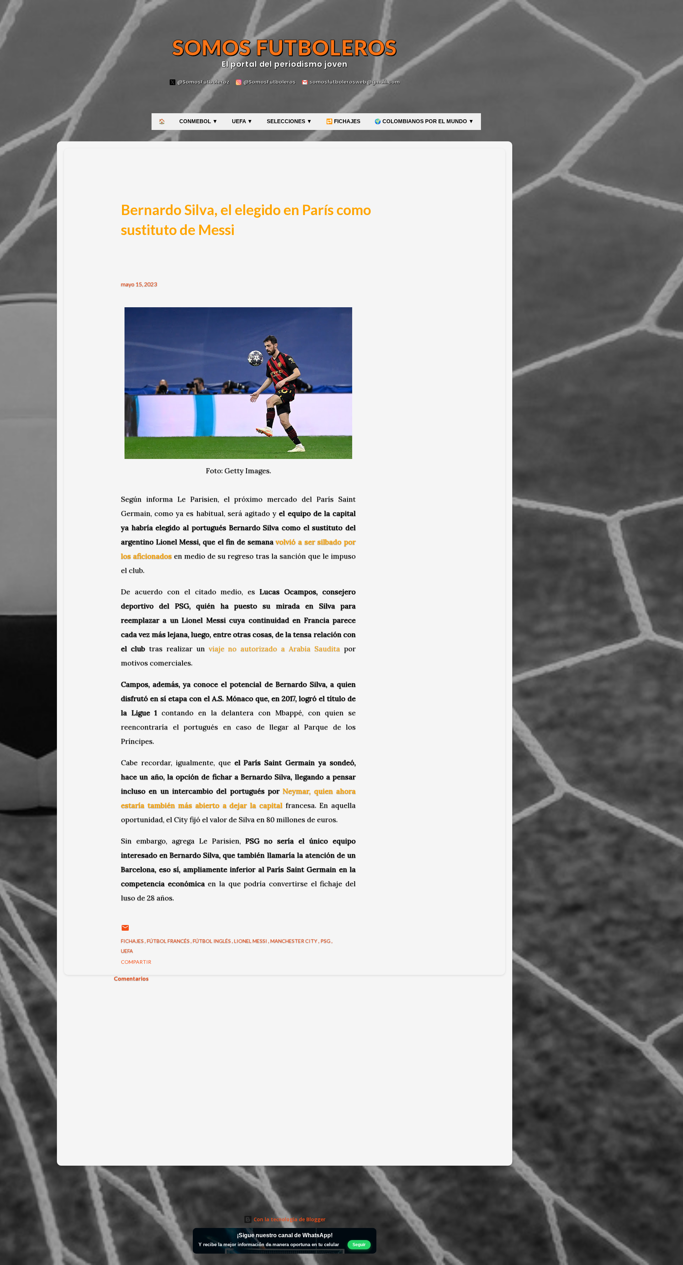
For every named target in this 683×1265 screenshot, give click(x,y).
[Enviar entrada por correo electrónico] (125, 930)
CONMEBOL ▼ (198, 121)
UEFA (127, 951)
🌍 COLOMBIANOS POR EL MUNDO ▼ (424, 121)
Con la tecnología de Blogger (288, 1219)
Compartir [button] (136, 962)
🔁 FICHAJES (343, 121)
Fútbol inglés (212, 941)
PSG (326, 941)
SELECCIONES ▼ (289, 121)
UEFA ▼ (242, 121)
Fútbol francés (169, 941)
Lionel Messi (251, 941)
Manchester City (294, 941)
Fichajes (133, 941)
